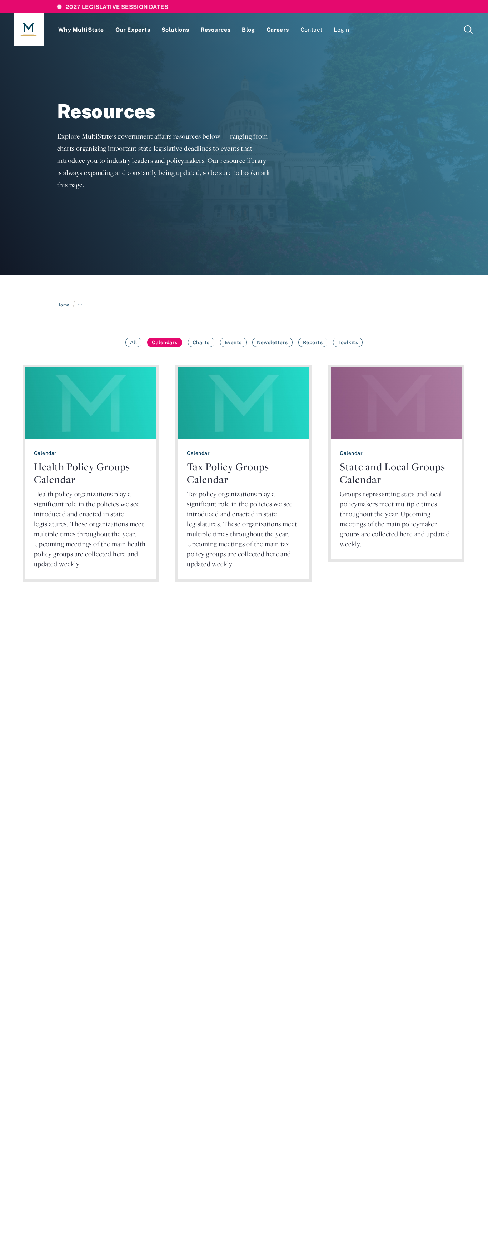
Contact (311, 29)
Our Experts (132, 29)
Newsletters (272, 342)
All (133, 342)
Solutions (175, 29)
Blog (248, 29)
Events (233, 342)
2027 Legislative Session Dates (117, 6)
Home (63, 304)
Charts (201, 342)
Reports (313, 342)
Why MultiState (81, 29)
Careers (278, 29)
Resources (216, 29)
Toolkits (348, 342)
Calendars (164, 342)
